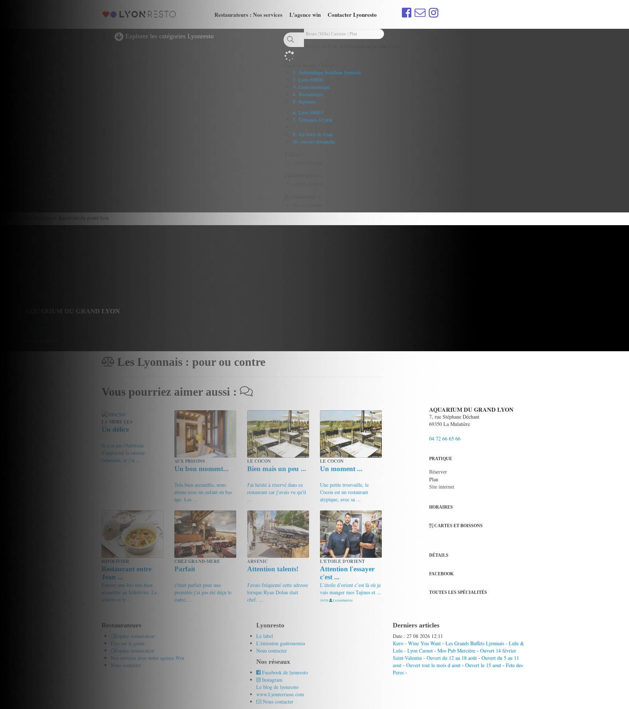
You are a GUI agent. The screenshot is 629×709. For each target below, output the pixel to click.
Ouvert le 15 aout (483, 665)
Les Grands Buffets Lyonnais (475, 643)
